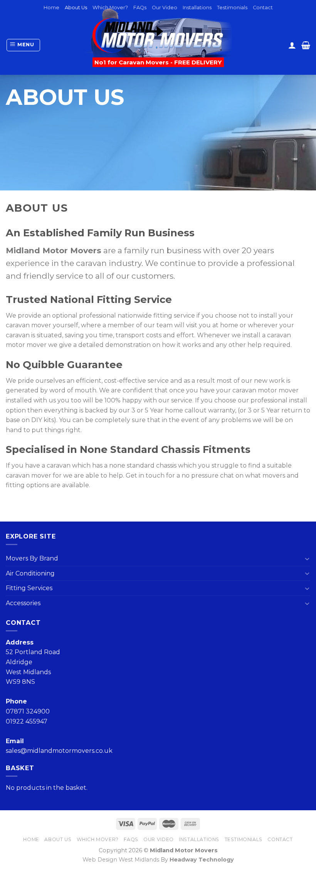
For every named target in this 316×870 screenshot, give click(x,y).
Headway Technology (202, 859)
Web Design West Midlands (120, 859)
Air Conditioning (30, 573)
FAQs (139, 7)
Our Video (164, 7)
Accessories (23, 603)
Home (51, 7)
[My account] (292, 45)
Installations (197, 7)
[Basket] (305, 45)
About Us (76, 7)
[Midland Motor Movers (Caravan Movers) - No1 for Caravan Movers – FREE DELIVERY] (158, 35)
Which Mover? (110, 7)
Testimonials (232, 7)
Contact (263, 7)
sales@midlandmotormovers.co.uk (59, 750)
